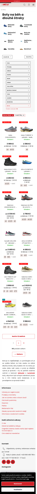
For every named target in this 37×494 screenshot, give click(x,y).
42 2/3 (7, 184)
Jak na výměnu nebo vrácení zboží (14, 398)
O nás (4, 423)
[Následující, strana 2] (18, 343)
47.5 (15, 291)
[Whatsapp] (13, 462)
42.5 (25, 255)
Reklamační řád (7, 408)
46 (27, 149)
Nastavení (18, 484)
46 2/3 (30, 219)
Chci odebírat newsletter (11, 433)
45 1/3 (12, 149)
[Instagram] (8, 462)
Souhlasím (18, 489)
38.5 (8, 257)
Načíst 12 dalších (18, 336)
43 (7, 291)
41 (4, 291)
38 (5, 257)
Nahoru (20, 354)
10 (23, 343)
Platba (4, 406)
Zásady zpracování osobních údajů (14, 411)
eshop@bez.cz (17, 1)
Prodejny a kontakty (9, 395)
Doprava (5, 403)
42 (21, 185)
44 (7, 149)
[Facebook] (4, 462)
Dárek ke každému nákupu (11, 426)
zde (27, 479)
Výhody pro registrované (10, 392)
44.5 (25, 185)
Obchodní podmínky (9, 400)
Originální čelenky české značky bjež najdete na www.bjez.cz (17, 430)
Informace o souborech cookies (13, 414)
